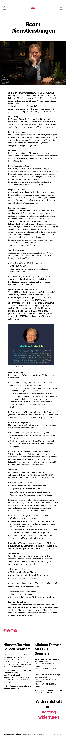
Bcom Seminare (15, 734)
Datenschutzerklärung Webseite (34, 734)
